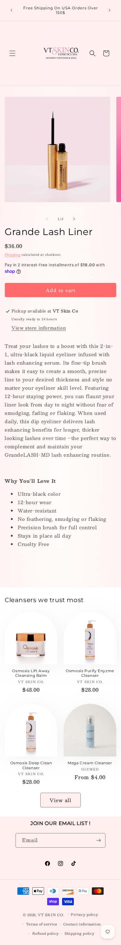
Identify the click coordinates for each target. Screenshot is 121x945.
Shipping (12, 254)
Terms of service (41, 924)
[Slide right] (74, 219)
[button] (12, 53)
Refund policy (45, 933)
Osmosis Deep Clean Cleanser (31, 765)
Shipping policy (80, 933)
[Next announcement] (109, 10)
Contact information (82, 924)
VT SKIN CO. (51, 915)
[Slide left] (47, 219)
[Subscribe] (98, 840)
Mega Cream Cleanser (90, 763)
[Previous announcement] (11, 10)
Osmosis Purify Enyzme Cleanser (90, 673)
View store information (38, 327)
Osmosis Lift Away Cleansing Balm (31, 673)
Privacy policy (84, 914)
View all (60, 800)
